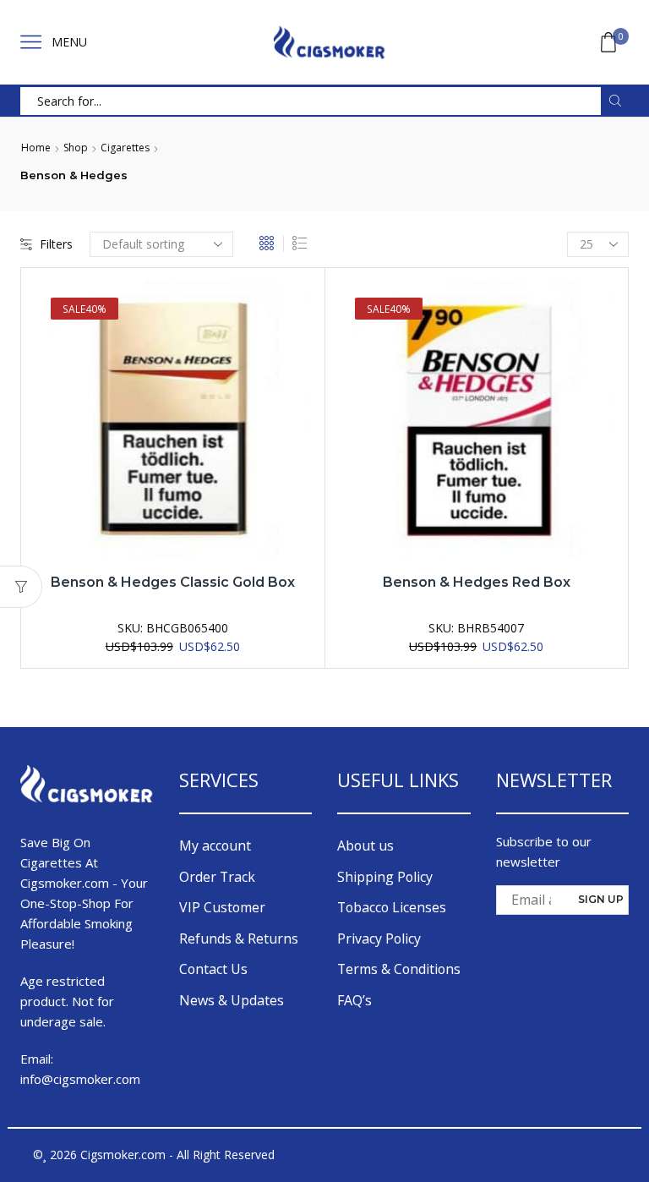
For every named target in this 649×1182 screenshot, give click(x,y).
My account (215, 845)
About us (365, 845)
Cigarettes (125, 147)
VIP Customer (222, 907)
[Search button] (615, 101)
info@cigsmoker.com (80, 1078)
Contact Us (213, 969)
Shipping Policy (385, 876)
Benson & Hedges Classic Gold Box (173, 582)
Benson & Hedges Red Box (476, 582)
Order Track (217, 876)
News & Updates (231, 1000)
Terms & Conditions (399, 969)
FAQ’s (354, 1000)
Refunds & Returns (238, 938)
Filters (56, 244)
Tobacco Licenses (391, 907)
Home (36, 147)
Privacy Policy (379, 938)
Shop (75, 147)
